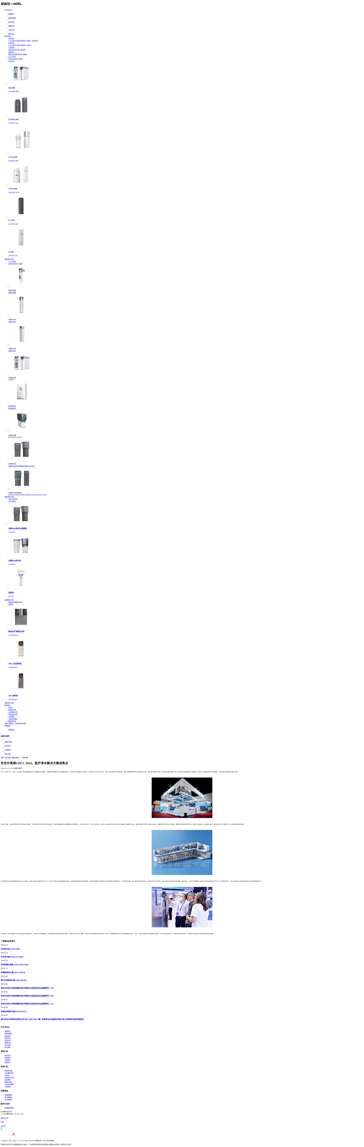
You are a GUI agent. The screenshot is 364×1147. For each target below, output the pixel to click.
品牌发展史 (8, 1033)
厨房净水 (8, 1055)
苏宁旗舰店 (8, 1099)
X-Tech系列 (12, 41)
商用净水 (8, 705)
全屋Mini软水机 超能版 (16, 466)
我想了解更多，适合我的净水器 (15, 723)
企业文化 (8, 1036)
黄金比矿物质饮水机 (15, 54)
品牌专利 (8, 1038)
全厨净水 (11, 38)
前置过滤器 (12, 293)
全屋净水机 (12, 322)
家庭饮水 (11, 52)
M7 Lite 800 (43, 494)
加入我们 (8, 1047)
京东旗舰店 (8, 1097)
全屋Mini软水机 (29, 466)
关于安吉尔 (8, 10)
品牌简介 (8, 1031)
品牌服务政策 (9, 1108)
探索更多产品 (9, 259)
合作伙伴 (8, 1040)
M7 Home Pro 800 (24, 494)
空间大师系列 (12, 50)
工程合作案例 (12, 719)
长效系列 (35, 41)
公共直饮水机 (12, 712)
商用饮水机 (12, 710)
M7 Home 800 (34, 494)
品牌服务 (8, 726)
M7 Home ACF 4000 (14, 437)
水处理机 (11, 716)
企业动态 (8, 757)
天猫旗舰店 (8, 1095)
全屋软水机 (12, 351)
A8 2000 (11, 379)
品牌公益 (8, 1042)
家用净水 (8, 36)
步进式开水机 (12, 714)
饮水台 (10, 707)
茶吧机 (24, 54)
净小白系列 (21, 50)
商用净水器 (8, 1070)
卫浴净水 (11, 47)
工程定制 (8, 1086)
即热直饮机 (12, 408)
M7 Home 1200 (13, 494)
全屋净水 (11, 43)
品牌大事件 (15, 757)
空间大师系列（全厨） (23, 41)
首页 (2, 757)
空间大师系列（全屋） (23, 45)
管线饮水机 (12, 721)
